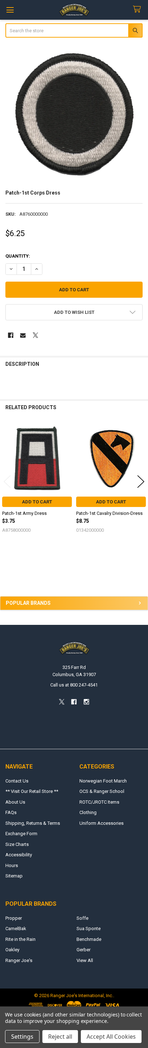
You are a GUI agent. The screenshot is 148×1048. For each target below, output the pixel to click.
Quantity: (17, 256)
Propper (13, 918)
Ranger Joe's (18, 960)
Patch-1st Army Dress (24, 513)
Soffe (82, 918)
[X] (35, 335)
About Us (15, 802)
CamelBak (15, 928)
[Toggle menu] (10, 10)
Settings (22, 1036)
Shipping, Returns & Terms (32, 823)
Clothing (88, 812)
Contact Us (16, 781)
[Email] (23, 335)
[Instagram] (86, 702)
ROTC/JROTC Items (99, 802)
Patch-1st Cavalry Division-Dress (109, 513)
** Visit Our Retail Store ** (31, 791)
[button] (74, 312)
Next (141, 481)
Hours (11, 865)
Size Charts (17, 844)
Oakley (12, 949)
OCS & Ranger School (101, 791)
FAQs (11, 812)
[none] (74, 114)
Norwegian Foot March (103, 781)
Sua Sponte (89, 928)
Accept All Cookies (111, 1036)
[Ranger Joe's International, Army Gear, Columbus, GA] (16, 576)
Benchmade (89, 939)
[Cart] (138, 9)
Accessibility (18, 854)
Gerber (84, 949)
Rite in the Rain (20, 939)
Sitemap (14, 876)
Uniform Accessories (101, 823)
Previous (7, 481)
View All (85, 960)
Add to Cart (37, 501)
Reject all (60, 1036)
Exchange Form (21, 833)
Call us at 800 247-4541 (74, 685)
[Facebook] (10, 335)
